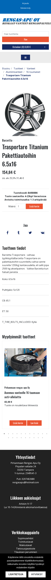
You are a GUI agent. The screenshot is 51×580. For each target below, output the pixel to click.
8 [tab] (34, 433)
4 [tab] (17, 433)
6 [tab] (25, 433)
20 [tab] (42, 437)
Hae (25, 39)
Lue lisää (34, 423)
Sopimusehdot (25, 538)
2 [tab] (8, 433)
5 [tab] (21, 433)
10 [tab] (42, 433)
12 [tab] (8, 437)
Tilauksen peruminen (25, 552)
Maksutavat (25, 545)
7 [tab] (29, 433)
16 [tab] (25, 437)
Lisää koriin (34, 206)
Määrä (11, 206)
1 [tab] (4, 433)
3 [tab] (12, 433)
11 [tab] (46, 433)
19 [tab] (38, 437)
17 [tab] (29, 437)
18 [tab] (34, 437)
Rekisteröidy (25, 8)
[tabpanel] (25, 385)
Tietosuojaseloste (25, 548)
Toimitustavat (25, 541)
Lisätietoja (15, 574)
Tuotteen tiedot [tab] (14, 248)
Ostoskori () (21, 47)
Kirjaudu (25, 3)
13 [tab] (12, 437)
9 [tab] (38, 433)
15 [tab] (21, 437)
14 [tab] (17, 437)
